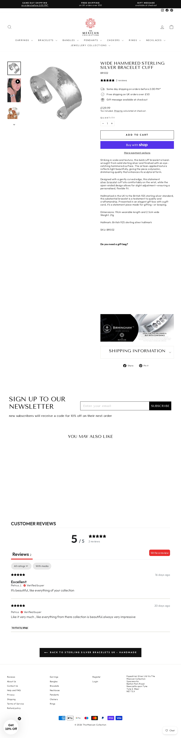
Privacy (10, 694)
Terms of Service (15, 703)
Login (95, 681)
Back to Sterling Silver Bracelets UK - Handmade (93, 652)
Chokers (114, 40)
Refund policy (14, 708)
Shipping (118, 111)
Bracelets (46, 40)
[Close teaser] (19, 718)
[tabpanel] (90, 597)
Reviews (11, 676)
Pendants (91, 40)
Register (96, 676)
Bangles (69, 40)
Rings (133, 40)
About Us (11, 681)
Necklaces (154, 40)
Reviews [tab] (21, 554)
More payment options (137, 152)
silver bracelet (108, 182)
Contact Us (12, 686)
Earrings (23, 40)
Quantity (107, 118)
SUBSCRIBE (160, 406)
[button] (11, 727)
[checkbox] (42, 566)
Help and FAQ (14, 690)
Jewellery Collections (89, 45)
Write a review (160, 553)
